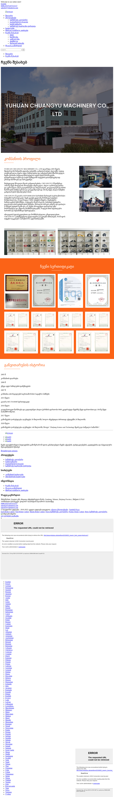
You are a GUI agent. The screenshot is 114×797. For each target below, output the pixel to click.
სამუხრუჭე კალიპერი (18, 20)
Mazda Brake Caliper (37, 512)
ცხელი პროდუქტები (59, 510)
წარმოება (14, 37)
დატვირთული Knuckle (19, 22)
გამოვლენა (14, 39)
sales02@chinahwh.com (9, 8)
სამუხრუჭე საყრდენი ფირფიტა (23, 26)
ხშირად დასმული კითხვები (16, 30)
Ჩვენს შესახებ (12, 33)
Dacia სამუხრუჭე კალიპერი (57, 512)
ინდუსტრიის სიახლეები (15, 477)
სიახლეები (9, 28)
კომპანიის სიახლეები (14, 475)
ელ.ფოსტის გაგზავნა (10, 516)
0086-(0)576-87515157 (9, 503)
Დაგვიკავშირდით (13, 46)
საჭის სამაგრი (16, 24)
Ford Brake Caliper (7, 512)
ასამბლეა (14, 41)
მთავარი (9, 16)
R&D (12, 35)
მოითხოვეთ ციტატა (9, 451)
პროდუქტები (10, 18)
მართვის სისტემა (17, 43)
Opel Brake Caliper (22, 512)
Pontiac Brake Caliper (76, 512)
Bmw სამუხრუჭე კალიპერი (96, 512)
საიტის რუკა (74, 510)
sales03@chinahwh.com (9, 507)
